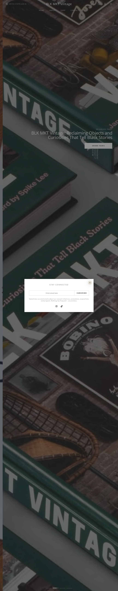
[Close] (89, 282)
